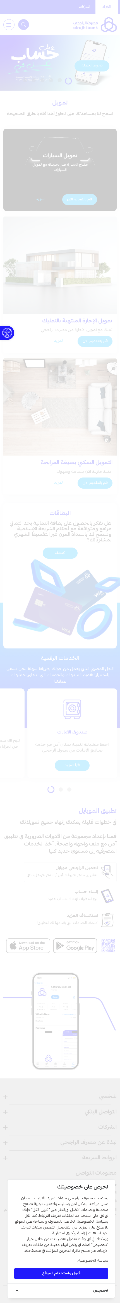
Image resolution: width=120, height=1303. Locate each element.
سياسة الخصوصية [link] (93, 1261)
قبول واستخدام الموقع (61, 1273)
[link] (7, 333)
